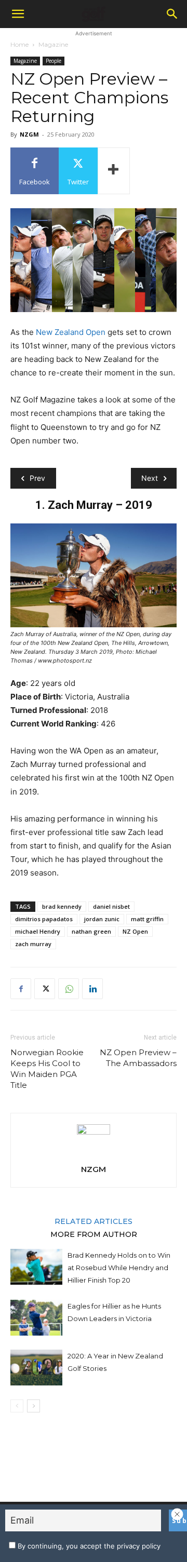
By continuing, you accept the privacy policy (88, 1546)
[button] (17, 14)
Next (149, 478)
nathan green (91, 931)
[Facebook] (20, 988)
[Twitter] (44, 988)
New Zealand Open (70, 332)
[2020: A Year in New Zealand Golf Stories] (36, 1367)
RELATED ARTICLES (93, 1221)
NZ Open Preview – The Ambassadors (138, 1057)
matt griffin (147, 919)
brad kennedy (62, 906)
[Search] (172, 14)
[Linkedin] (92, 988)
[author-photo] (93, 1131)
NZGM (29, 134)
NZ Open (135, 931)
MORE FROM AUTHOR (93, 1234)
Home (19, 44)
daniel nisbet (111, 906)
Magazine (53, 44)
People (53, 60)
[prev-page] (16, 1405)
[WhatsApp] (68, 988)
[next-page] (33, 1405)
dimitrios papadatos (44, 919)
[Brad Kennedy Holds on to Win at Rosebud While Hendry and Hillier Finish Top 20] (36, 1267)
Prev (37, 478)
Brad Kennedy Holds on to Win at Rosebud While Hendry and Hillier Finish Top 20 (119, 1267)
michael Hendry (37, 931)
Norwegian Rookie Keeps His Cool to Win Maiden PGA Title (47, 1068)
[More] (114, 170)
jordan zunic (101, 919)
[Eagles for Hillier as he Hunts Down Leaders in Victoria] (36, 1318)
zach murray (33, 944)
